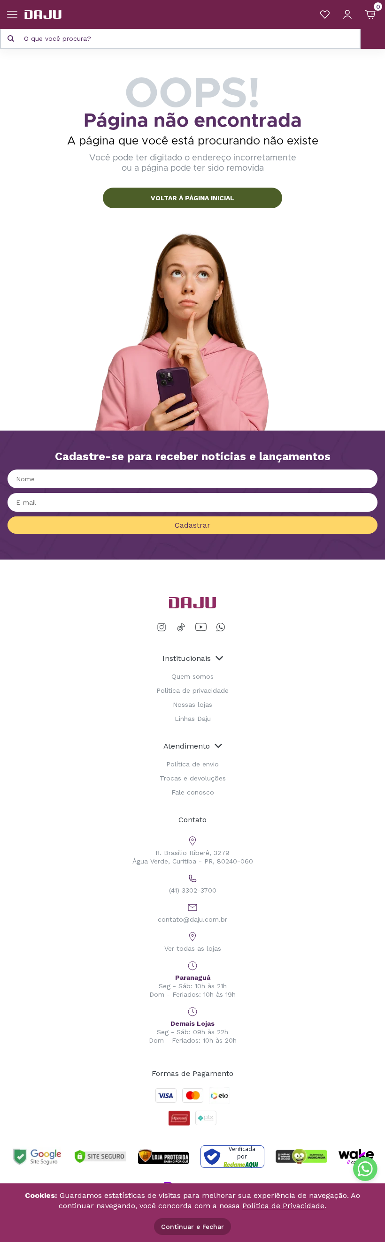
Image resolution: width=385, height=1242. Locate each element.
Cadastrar (192, 525)
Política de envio (192, 764)
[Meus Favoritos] (324, 14)
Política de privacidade (192, 690)
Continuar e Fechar (192, 1226)
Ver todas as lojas (192, 948)
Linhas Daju (193, 718)
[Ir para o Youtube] (200, 627)
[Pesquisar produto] (11, 38)
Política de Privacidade (283, 1205)
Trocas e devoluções (193, 778)
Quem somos (192, 676)
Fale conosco (192, 792)
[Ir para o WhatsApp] (220, 627)
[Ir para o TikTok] (181, 627)
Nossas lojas (192, 704)
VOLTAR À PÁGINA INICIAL (192, 198)
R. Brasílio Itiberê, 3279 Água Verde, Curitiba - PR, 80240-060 (192, 857)
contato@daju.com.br (192, 919)
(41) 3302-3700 (192, 890)
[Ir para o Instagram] (163, 627)
